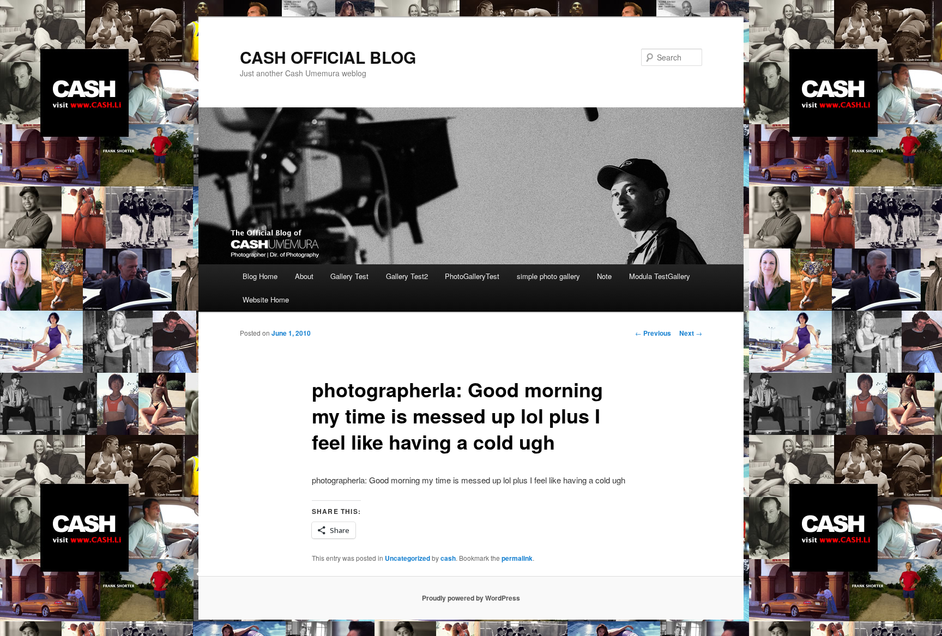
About (304, 276)
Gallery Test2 (407, 276)
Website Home (266, 299)
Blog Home (260, 276)
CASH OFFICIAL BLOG (328, 57)
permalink (517, 558)
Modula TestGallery (659, 276)
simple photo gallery (548, 276)
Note (604, 276)
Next (690, 333)
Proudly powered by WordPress (471, 598)
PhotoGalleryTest (472, 276)
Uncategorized (407, 558)
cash (448, 558)
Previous (653, 333)
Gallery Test (349, 276)
